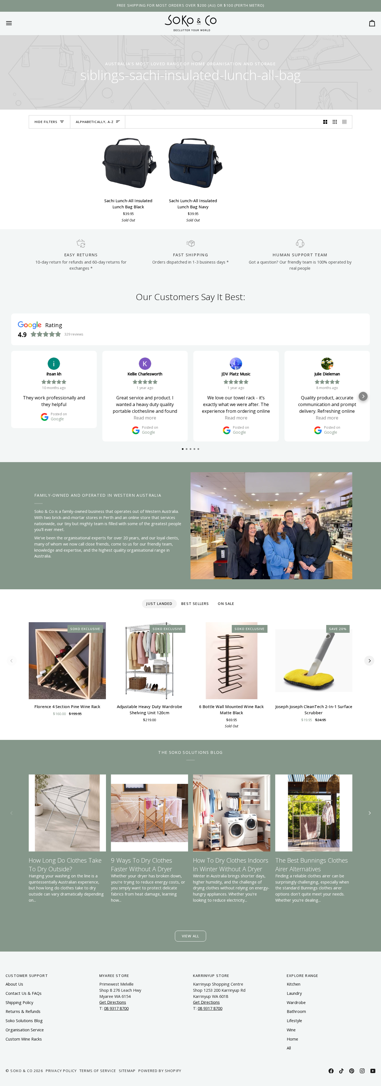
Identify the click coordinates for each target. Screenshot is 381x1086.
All (289, 1048)
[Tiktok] (341, 1070)
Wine (291, 1029)
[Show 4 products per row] (346, 121)
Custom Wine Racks (24, 1039)
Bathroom (296, 1011)
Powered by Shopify (159, 1070)
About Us (14, 984)
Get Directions (112, 1002)
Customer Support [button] (27, 975)
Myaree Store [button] (114, 975)
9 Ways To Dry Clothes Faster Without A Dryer (141, 864)
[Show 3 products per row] (335, 121)
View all (190, 935)
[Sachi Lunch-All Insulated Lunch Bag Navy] (193, 163)
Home (292, 1039)
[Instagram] (362, 1070)
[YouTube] (372, 1070)
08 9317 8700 (116, 1008)
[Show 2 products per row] (325, 121)
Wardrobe (296, 1002)
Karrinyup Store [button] (211, 975)
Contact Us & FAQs (24, 993)
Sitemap (127, 1070)
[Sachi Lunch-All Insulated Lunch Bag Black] (128, 163)
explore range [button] (302, 975)
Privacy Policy (61, 1070)
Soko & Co (21, 1070)
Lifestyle (294, 1020)
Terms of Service (97, 1070)
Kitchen (293, 984)
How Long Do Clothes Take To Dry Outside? (65, 864)
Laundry (294, 993)
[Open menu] (14, 23)
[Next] (369, 661)
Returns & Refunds (23, 1011)
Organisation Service (25, 1029)
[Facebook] (331, 1070)
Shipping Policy (19, 1002)
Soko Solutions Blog (24, 1020)
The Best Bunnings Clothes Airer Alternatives (311, 864)
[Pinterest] (351, 1070)
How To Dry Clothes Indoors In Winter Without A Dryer (230, 864)
